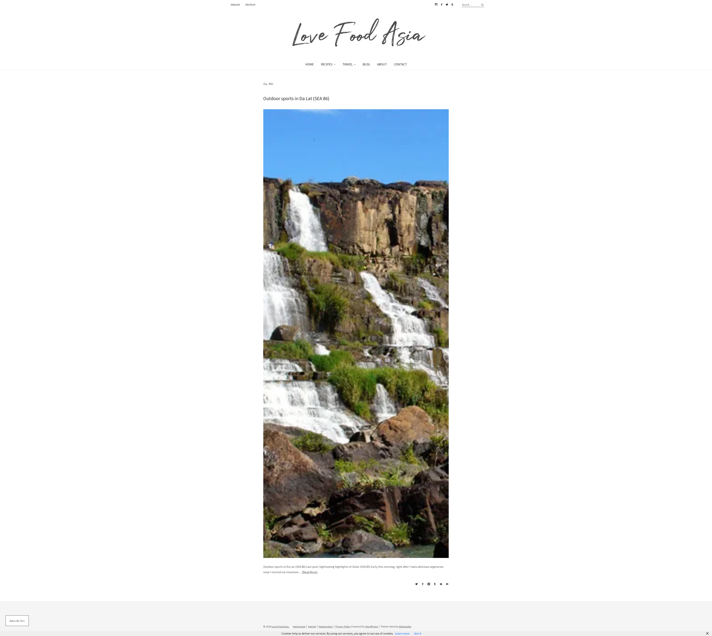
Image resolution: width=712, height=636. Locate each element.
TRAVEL (347, 64)
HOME (309, 64)
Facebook (441, 4)
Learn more (402, 633)
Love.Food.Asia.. (281, 626)
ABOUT (382, 64)
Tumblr (452, 4)
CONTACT (400, 64)
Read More (309, 572)
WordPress (371, 626)
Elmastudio (405, 626)
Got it (417, 633)
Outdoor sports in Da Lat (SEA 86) (296, 98)
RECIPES (326, 64)
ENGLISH (235, 4)
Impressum (299, 626)
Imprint (312, 626)
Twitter (447, 4)
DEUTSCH (250, 4)
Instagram (436, 4)
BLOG (366, 64)
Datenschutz (326, 626)
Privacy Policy (343, 626)
